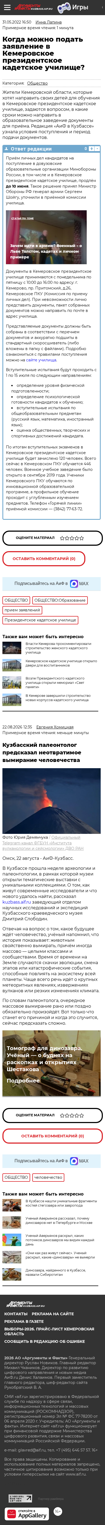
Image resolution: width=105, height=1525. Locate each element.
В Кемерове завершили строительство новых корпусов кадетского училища (58, 698)
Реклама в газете (24, 1321)
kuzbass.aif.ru (17, 902)
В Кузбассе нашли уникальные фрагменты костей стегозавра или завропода (61, 1203)
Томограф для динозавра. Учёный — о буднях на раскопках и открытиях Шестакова (44, 1059)
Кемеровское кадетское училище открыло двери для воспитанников (61, 663)
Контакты (15, 1313)
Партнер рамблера (51, 1498)
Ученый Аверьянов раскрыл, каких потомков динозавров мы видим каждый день (60, 1240)
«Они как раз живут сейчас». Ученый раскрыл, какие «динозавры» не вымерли (60, 1255)
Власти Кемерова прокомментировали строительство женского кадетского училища (58, 648)
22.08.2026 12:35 (17, 727)
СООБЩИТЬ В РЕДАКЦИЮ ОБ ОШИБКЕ (44, 1341)
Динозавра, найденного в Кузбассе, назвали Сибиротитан (56, 1272)
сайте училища (40, 360)
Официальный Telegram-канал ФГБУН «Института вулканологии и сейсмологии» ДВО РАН (43, 843)
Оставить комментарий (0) (44, 558)
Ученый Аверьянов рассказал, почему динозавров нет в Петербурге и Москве (59, 1220)
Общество (37, 83)
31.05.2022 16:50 (16, 22)
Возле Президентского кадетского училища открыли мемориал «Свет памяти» (55, 682)
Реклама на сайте (53, 1313)
